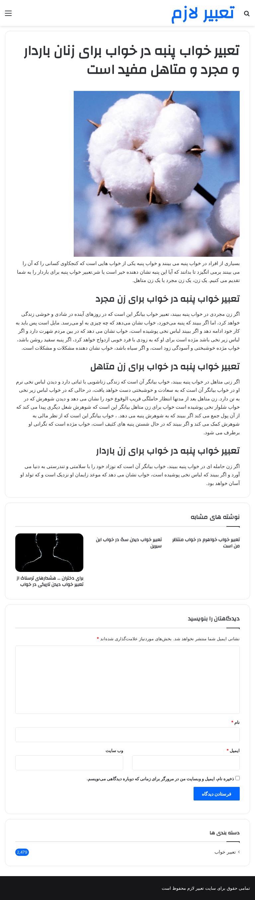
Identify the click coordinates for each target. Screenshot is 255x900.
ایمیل (233, 750)
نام (235, 722)
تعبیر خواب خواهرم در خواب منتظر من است (206, 542)
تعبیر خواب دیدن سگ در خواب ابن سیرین (129, 542)
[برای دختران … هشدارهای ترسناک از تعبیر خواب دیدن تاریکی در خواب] (49, 552)
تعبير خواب (225, 852)
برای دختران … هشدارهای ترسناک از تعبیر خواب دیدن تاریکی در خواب (50, 581)
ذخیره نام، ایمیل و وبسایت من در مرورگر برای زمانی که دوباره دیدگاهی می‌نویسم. (160, 778)
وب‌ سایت (114, 750)
